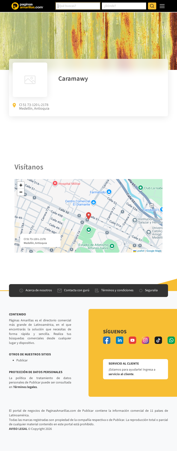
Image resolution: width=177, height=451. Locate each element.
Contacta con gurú (76, 290)
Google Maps (153, 250)
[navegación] (162, 6)
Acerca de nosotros (39, 290)
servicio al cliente (121, 374)
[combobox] (78, 6)
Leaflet (140, 250)
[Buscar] (152, 6)
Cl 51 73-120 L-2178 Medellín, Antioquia (34, 106)
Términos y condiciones (117, 290)
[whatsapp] (171, 340)
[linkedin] (119, 340)
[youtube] (132, 340)
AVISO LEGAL (18, 429)
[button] (88, 216)
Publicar (22, 360)
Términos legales (25, 387)
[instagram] (145, 340)
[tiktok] (158, 340)
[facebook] (106, 340)
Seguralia (151, 290)
